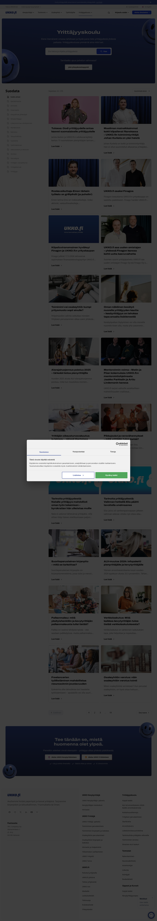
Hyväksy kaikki (111, 475)
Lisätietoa (77, 475)
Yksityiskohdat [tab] (78, 452)
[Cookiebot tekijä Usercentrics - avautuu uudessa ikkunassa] (118, 444)
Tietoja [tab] (113, 452)
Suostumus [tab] (44, 452)
